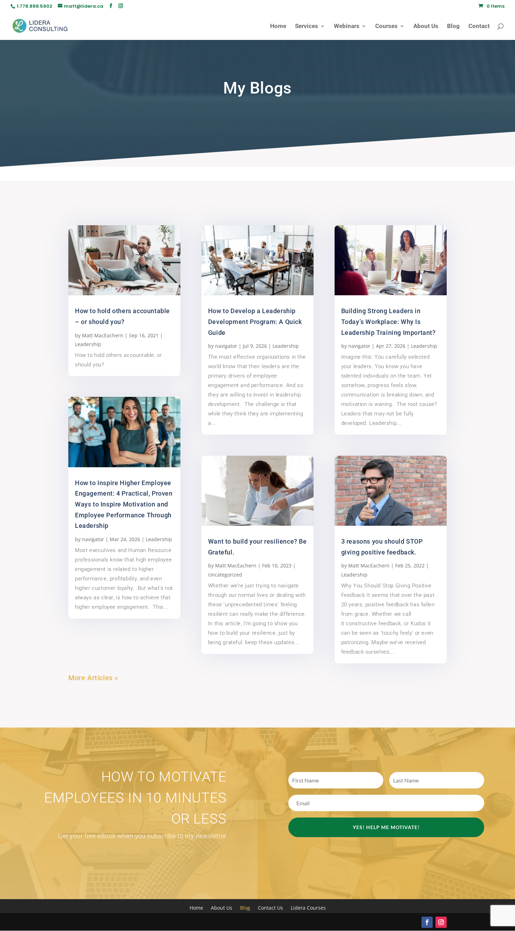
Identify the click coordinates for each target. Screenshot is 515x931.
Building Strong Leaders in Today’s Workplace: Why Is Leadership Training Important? (388, 321)
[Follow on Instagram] (441, 922)
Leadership (88, 344)
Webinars (346, 26)
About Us (425, 26)
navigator (93, 539)
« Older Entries (142, 678)
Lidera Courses (308, 908)
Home (278, 26)
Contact (479, 26)
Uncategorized (225, 574)
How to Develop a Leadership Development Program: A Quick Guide (255, 321)
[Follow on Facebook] (427, 922)
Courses (386, 26)
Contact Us (270, 908)
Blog (453, 26)
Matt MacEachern (102, 335)
